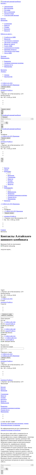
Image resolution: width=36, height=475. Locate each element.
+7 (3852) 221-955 (6, 83)
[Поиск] (2, 111)
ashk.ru (10, 90)
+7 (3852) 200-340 (9, 329)
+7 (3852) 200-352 (9, 336)
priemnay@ (4, 90)
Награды (3, 401)
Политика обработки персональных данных (15, 423)
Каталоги (4, 399)
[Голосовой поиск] (3, 123)
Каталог (3, 387)
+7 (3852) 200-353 (11, 338)
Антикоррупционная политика (10, 408)
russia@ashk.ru (10, 324)
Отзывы (3, 397)
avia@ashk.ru (9, 339)
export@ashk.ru (10, 331)
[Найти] (6, 123)
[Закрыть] (2, 161)
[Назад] (9, 173)
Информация (5, 403)
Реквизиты (4, 406)
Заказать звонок (5, 86)
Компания (4, 390)
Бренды (3, 389)
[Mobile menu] (2, 127)
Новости (3, 396)
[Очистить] (32, 119)
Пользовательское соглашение (10, 425)
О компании (4, 394)
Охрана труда (5, 410)
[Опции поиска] (2, 121)
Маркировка (5, 411)
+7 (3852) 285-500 (9, 322)
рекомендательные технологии (10, 430)
